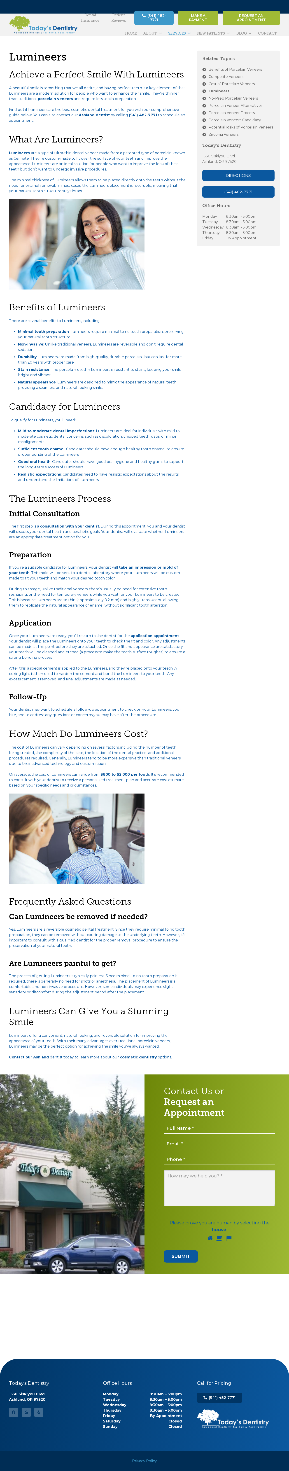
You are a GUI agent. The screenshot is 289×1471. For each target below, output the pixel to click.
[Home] (233, 1418)
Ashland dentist (94, 115)
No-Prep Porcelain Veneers (233, 98)
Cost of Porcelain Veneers (232, 84)
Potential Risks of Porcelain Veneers (241, 127)
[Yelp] (38, 1412)
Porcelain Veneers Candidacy (235, 120)
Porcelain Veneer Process (232, 113)
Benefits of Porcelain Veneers (235, 69)
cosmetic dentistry (138, 1057)
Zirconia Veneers (223, 134)
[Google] (26, 1412)
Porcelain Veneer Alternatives (235, 105)
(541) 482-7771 (143, 115)
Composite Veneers (226, 77)
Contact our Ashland (29, 1057)
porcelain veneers (55, 99)
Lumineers (219, 91)
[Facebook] (13, 1412)
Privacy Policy (144, 1461)
